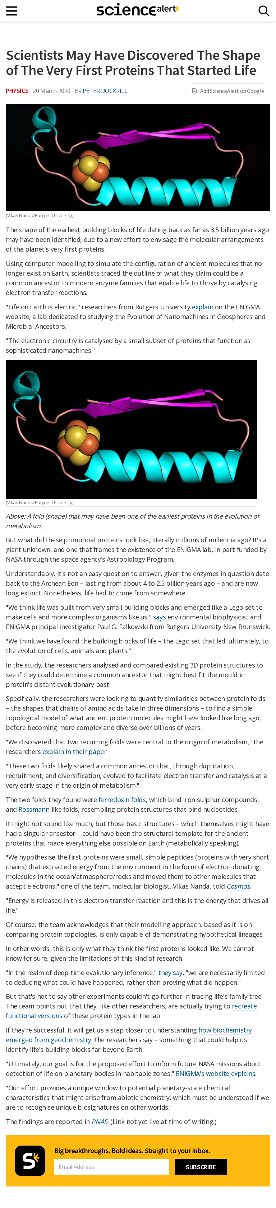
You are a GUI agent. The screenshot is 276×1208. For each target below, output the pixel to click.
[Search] (264, 11)
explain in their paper (74, 751)
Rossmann (33, 809)
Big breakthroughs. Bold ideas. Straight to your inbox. (132, 1151)
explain (202, 307)
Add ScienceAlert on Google (232, 90)
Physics (17, 90)
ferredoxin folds (122, 799)
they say (170, 972)
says (159, 617)
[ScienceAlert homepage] (138, 10)
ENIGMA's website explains (215, 1073)
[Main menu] (12, 11)
